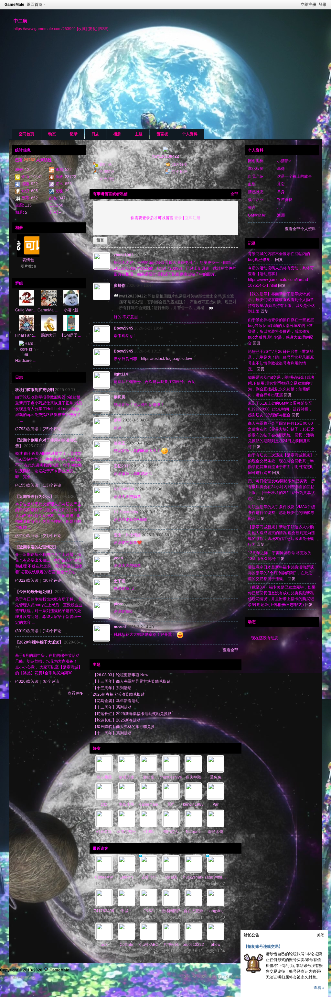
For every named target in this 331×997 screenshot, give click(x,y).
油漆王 (119, 443)
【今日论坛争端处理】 (34, 591)
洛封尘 (149, 777)
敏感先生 (126, 777)
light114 (121, 374)
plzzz (118, 604)
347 (62, 198)
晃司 (171, 804)
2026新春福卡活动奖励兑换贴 (118, 694)
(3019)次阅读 (26, 631)
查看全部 (230, 650)
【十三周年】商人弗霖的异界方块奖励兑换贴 (131, 681)
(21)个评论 (52, 535)
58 (61, 205)
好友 (97, 748)
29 (67, 191)
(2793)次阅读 (26, 429)
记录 (74, 134)
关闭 (321, 935)
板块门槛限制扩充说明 (34, 389)
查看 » (319, 987)
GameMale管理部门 (54, 310)
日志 (95, 134)
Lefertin (126, 877)
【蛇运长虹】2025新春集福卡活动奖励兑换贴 (132, 713)
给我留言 (107, 171)
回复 (279, 259)
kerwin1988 (193, 804)
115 (28, 205)
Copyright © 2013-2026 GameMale (34, 970)
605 (34, 191)
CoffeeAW (104, 877)
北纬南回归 (171, 911)
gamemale (148, 804)
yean (118, 558)
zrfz (104, 804)
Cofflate (126, 944)
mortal (120, 627)
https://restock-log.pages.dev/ (166, 358)
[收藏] (82, 29)
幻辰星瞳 (104, 831)
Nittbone (193, 831)
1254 (29, 169)
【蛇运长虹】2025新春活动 (117, 720)
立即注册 (308, 4)
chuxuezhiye (171, 777)
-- (60, 212)
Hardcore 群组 (27, 360)
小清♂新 (71, 310)
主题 (139, 134)
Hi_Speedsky (126, 512)
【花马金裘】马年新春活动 (116, 701)
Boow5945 (123, 328)
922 (34, 184)
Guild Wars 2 (26, 310)
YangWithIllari (216, 877)
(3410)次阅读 (26, 535)
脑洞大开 (49, 335)
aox (104, 944)
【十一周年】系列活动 (112, 733)
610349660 (124, 489)
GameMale (14, 4)
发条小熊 (126, 804)
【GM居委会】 (72, 335)
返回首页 (34, 4)
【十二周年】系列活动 (112, 707)
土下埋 (119, 581)
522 (68, 169)
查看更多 (75, 693)
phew (215, 944)
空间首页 (26, 134)
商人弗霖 (104, 777)
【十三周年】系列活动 (112, 688)
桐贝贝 (119, 397)
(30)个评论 (52, 580)
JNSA (149, 911)
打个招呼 (179, 171)
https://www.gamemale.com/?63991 (45, 29)
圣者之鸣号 (126, 831)
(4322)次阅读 (26, 580)
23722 (70, 176)
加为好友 (179, 164)
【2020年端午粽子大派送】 (39, 642)
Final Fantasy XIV (30, 335)
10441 (36, 176)
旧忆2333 (122, 466)
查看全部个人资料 (300, 229)
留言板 (162, 134)
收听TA (105, 164)
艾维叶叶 (148, 877)
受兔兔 (215, 777)
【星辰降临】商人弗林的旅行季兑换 (124, 726)
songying (216, 911)
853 (68, 184)
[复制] (92, 29)
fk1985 (149, 831)
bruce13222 (193, 944)
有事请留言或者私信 (110, 194)
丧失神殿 (193, 777)
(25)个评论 (52, 429)
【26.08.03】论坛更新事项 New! (121, 675)
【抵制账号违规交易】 (263, 946)
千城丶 (126, 911)
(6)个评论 (51, 681)
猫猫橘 (171, 877)
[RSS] (103, 29)
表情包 (28, 260)
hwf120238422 (165, 156)
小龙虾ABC (148, 944)
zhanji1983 (123, 255)
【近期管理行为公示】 (34, 496)
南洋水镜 (215, 831)
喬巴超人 (171, 831)
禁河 (118, 420)
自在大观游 (193, 911)
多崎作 (119, 285)
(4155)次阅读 (26, 485)
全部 (234, 194)
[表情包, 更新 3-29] (28, 245)
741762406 (104, 911)
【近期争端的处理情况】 (36, 547)
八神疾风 (171, 944)
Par (215, 804)
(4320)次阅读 (26, 681)
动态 (52, 134)
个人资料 (190, 134)
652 (34, 198)
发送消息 (107, 178)
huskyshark (193, 877)
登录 (322, 4)
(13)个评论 (52, 485)
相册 (117, 134)
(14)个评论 (52, 631)
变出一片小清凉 (127, 535)
